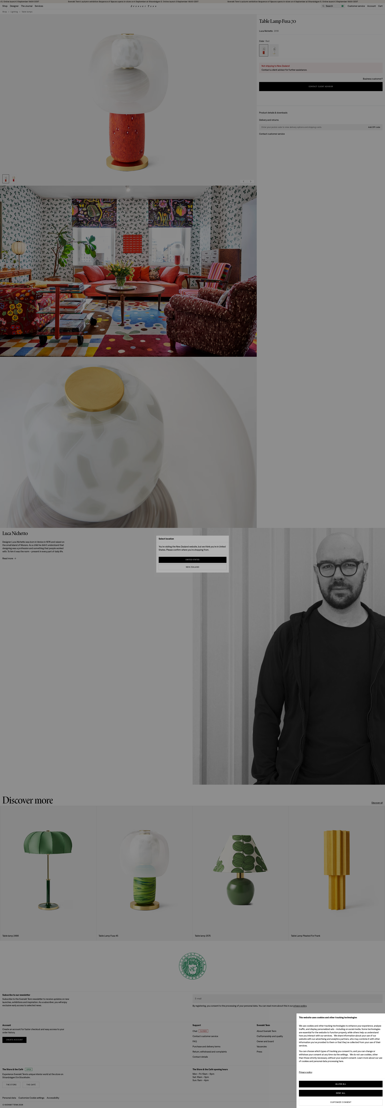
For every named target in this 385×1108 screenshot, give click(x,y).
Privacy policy (305, 1072)
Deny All (340, 1093)
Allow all (340, 1084)
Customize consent (340, 1102)
